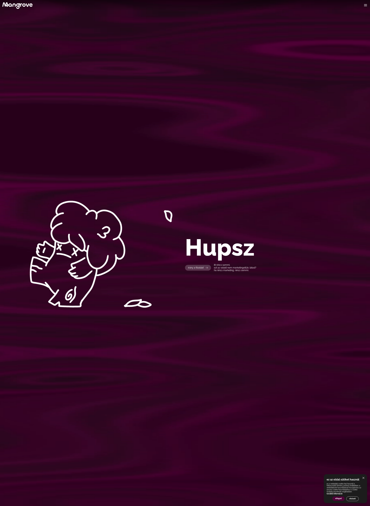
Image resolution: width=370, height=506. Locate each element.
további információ (334, 494)
